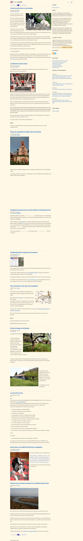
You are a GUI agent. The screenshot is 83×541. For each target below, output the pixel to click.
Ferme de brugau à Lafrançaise (19, 328)
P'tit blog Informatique (56, 64)
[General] (18, 10)
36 (22, 5)
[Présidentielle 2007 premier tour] (30, 261)
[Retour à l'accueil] (16, 2)
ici (13, 308)
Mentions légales (55, 111)
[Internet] (14, 213)
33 (20, 5)
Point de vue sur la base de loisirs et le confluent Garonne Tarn (29, 483)
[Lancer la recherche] (68, 2)
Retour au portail (55, 7)
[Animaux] (14, 11)
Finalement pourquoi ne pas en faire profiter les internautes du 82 (30, 210)
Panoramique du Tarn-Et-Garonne (59, 62)
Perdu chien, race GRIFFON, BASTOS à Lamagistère (26, 447)
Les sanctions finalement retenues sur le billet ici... (62, 89)
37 (24, 5)
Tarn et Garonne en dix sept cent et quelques (24, 286)
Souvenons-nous (55, 67)
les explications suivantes (32, 272)
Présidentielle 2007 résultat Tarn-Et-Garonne (24, 252)
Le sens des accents (16, 393)
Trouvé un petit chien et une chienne (21, 8)
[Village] (18, 135)
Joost (22, 115)
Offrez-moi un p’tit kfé (68, 47)
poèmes (25, 531)
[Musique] (19, 213)
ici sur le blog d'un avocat (33, 279)
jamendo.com (23, 221)
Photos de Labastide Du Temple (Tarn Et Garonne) (25, 132)
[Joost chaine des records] (30, 82)
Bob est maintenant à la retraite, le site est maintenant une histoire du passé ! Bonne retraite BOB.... (62, 101)
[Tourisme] (14, 331)
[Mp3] (17, 213)
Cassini (20, 297)
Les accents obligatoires (21, 401)
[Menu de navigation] (71, 2)
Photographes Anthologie (57, 66)
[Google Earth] (15, 255)
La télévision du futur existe (18, 63)
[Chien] (17, 11)
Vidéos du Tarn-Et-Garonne (57, 63)
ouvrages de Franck (32, 531)
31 (16, 5)
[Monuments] (15, 135)
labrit (14, 59)
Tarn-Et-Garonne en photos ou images (60, 60)
